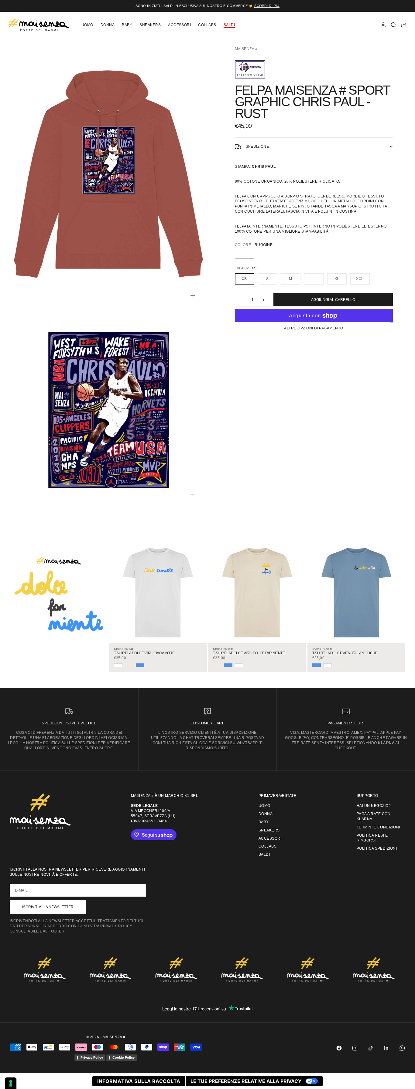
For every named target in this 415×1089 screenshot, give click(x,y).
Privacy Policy (92, 1057)
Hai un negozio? (374, 806)
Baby (127, 25)
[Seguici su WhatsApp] (402, 1048)
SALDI (229, 25)
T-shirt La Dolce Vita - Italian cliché (344, 653)
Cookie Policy (123, 1057)
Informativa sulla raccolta (138, 1081)
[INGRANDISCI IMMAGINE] (193, 295)
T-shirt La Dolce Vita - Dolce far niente (249, 653)
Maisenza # (246, 49)
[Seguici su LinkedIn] (386, 1048)
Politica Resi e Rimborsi (372, 838)
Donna (108, 25)
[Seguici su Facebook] (339, 1048)
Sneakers (150, 25)
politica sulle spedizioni (70, 743)
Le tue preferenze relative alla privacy (246, 1081)
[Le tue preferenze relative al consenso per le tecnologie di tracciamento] (10, 1083)
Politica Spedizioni (377, 848)
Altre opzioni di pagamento (313, 328)
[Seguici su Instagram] (355, 1048)
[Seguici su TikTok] (371, 1048)
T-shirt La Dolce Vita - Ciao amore (144, 653)
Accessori (179, 25)
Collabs (207, 25)
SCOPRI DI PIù (267, 6)
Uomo (87, 25)
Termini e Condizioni (378, 827)
